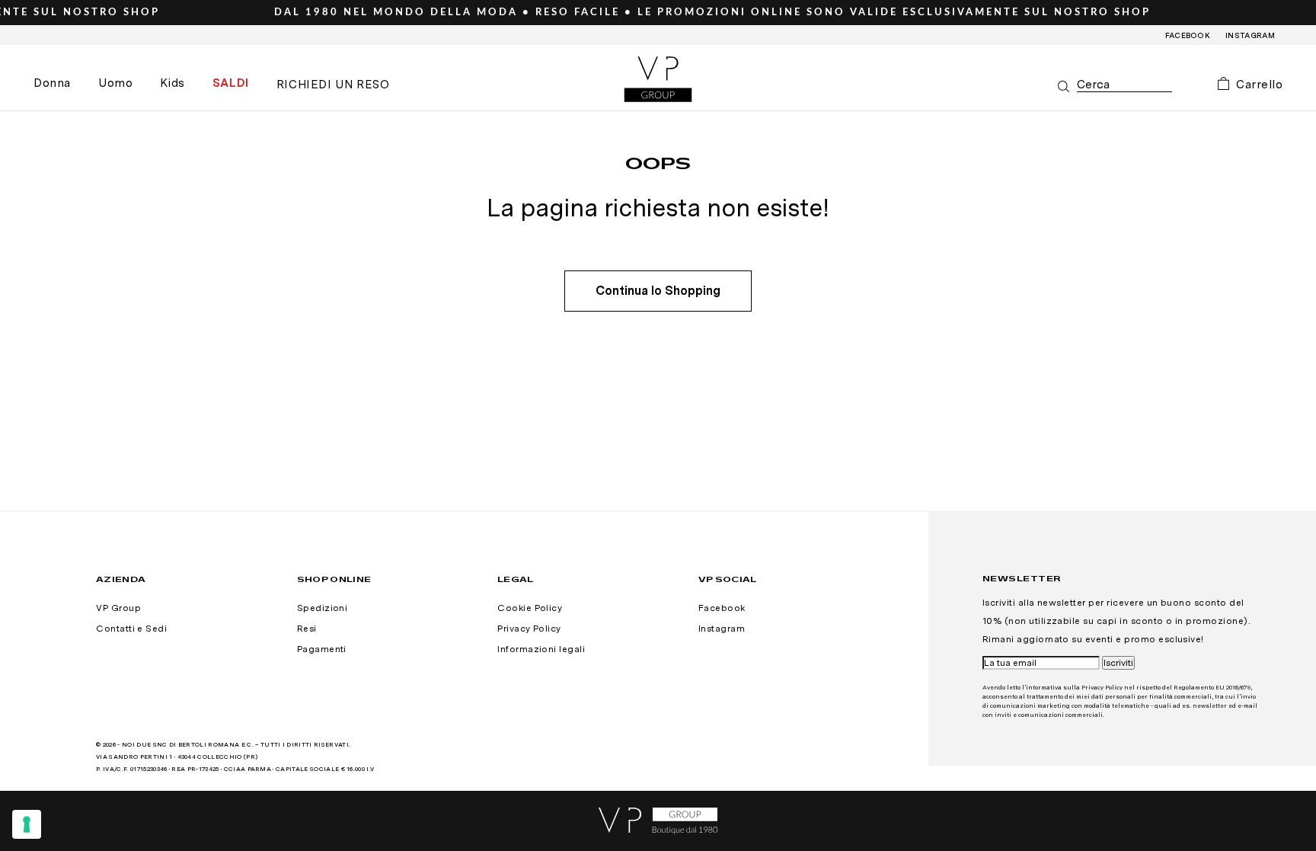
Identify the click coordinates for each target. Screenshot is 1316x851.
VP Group (118, 608)
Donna (52, 83)
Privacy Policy (529, 628)
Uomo (115, 83)
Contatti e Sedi (131, 628)
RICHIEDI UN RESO (333, 84)
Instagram (1250, 35)
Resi (307, 628)
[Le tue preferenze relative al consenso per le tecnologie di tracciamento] (26, 824)
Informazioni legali (541, 649)
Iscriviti (1118, 662)
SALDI (230, 83)
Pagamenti (322, 649)
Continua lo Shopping (658, 290)
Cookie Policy (529, 608)
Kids (172, 83)
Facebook (1188, 35)
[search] (1124, 85)
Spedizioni (322, 608)
